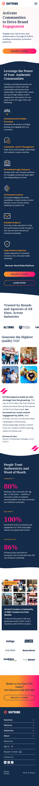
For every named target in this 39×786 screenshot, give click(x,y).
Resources (8, 741)
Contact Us (9, 757)
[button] (35, 4)
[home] (10, 3)
